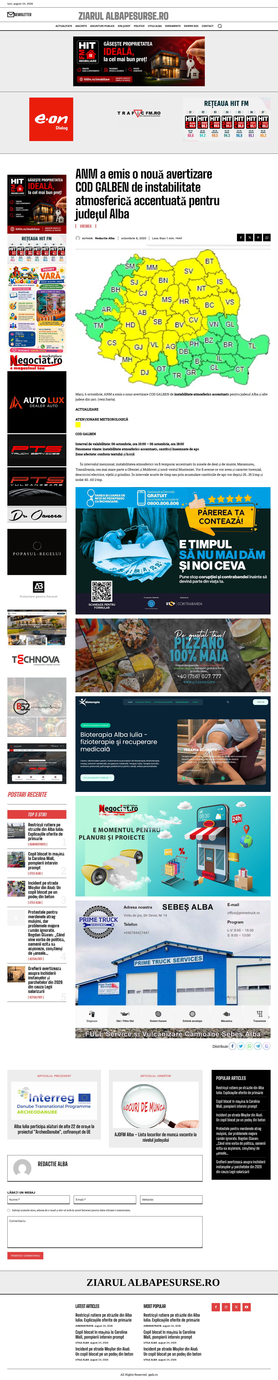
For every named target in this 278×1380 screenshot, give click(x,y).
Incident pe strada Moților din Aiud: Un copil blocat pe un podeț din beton (44, 889)
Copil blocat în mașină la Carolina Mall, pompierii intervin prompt (46, 860)
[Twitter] (249, 237)
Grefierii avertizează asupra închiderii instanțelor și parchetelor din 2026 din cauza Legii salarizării (45, 980)
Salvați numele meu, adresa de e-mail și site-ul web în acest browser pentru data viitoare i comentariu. (71, 1210)
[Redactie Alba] (78, 238)
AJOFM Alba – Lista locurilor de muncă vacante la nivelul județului (156, 1137)
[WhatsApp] (267, 237)
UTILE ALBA (35, 873)
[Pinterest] (258, 237)
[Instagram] (226, 1307)
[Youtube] (246, 1307)
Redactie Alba (105, 238)
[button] (219, 25)
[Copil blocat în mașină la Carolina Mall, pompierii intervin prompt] (16, 860)
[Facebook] (241, 237)
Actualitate (36, 958)
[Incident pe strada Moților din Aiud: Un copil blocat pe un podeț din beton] (16, 889)
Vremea (86, 226)
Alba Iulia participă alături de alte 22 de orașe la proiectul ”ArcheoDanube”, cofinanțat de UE (54, 1129)
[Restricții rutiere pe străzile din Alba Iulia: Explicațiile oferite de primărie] (16, 830)
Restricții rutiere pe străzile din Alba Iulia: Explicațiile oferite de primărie (46, 831)
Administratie (38, 844)
